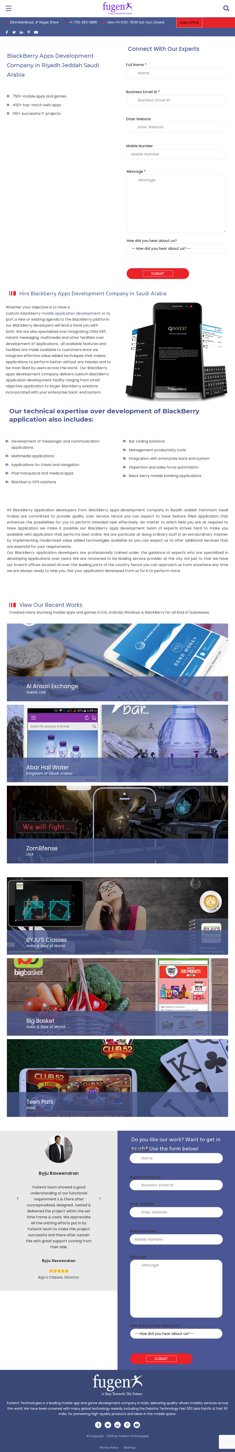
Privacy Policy (109, 1447)
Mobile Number (139, 146)
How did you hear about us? (152, 240)
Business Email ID (143, 91)
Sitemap (130, 1447)
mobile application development (71, 313)
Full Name (136, 64)
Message (136, 171)
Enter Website (138, 119)
